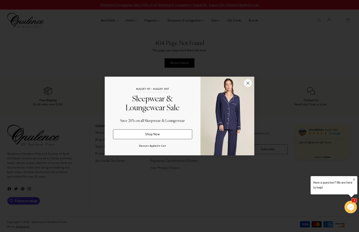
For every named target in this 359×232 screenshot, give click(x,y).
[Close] (248, 83)
